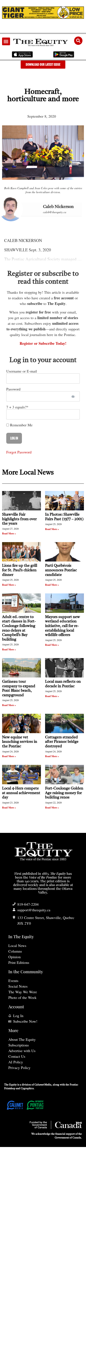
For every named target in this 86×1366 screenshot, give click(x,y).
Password (13, 389)
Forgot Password (19, 451)
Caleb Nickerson (58, 207)
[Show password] (73, 396)
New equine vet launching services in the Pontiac (19, 741)
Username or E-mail (21, 371)
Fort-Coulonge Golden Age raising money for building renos (64, 793)
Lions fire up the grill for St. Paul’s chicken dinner (19, 570)
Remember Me (21, 425)
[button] (6, 41)
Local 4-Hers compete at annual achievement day (21, 793)
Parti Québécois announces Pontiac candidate (61, 570)
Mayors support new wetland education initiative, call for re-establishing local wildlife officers (62, 626)
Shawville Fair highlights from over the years (19, 519)
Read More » (9, 533)
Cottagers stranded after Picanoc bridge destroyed (61, 741)
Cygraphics (27, 1088)
